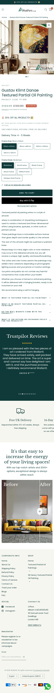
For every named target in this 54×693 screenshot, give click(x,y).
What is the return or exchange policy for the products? (24, 320)
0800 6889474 (34, 625)
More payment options (27, 206)
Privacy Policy (8, 576)
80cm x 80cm (25, 146)
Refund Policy (8, 572)
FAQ (3, 595)
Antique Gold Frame (12, 178)
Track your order (9, 587)
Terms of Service (9, 580)
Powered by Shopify (41, 670)
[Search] (46, 10)
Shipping (5, 109)
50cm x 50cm (9, 146)
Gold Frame (22, 165)
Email (4, 652)
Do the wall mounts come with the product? (22, 312)
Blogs (4, 591)
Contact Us (7, 583)
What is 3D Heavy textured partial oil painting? (24, 305)
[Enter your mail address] (23, 657)
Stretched (8, 165)
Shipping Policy (8, 568)
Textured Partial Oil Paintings (37, 566)
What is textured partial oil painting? (24, 298)
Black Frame (37, 165)
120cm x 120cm (10, 152)
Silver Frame (9, 172)
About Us (6, 564)
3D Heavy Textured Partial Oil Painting (40, 577)
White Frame (24, 172)
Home (4, 17)
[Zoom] (48, 25)
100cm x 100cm (42, 146)
